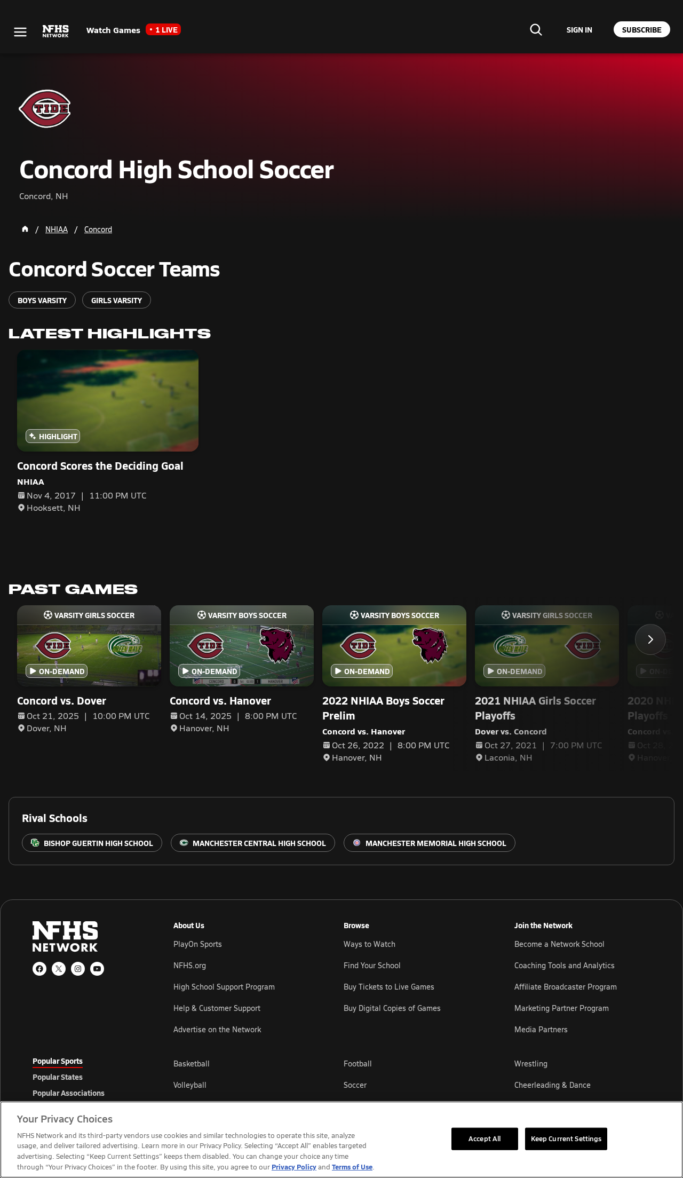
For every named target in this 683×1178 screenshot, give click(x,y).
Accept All (484, 1138)
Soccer (355, 1085)
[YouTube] (97, 969)
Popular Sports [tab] (58, 1060)
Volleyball (190, 1085)
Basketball (191, 1063)
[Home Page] (25, 229)
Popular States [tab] (58, 1076)
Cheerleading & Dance (552, 1085)
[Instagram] (78, 969)
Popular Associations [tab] (69, 1092)
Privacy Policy (294, 1166)
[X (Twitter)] (59, 969)
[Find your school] (535, 29)
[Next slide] (650, 639)
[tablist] (86, 1076)
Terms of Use (352, 1166)
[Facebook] (39, 969)
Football (358, 1063)
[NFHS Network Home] (56, 31)
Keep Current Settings (566, 1138)
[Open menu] (20, 32)
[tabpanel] (411, 1084)
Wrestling (530, 1063)
